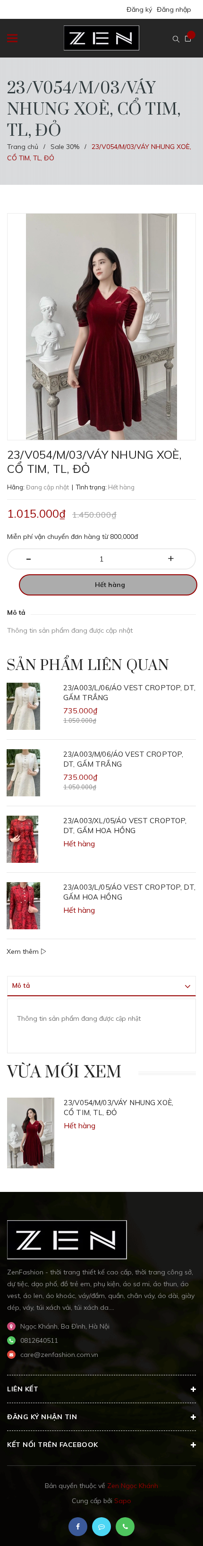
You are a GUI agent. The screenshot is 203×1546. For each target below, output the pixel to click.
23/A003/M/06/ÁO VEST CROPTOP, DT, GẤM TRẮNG (123, 759)
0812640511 (39, 1340)
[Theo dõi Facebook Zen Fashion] (77, 1526)
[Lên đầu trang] (169, 1525)
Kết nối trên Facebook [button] (52, 1444)
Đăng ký (139, 9)
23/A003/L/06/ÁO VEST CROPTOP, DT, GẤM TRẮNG (129, 692)
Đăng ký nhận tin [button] (42, 1417)
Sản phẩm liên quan (88, 666)
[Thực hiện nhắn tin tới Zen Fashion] (101, 1526)
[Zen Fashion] (67, 1239)
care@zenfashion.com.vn (59, 1354)
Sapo (122, 1500)
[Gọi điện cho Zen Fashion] (125, 1526)
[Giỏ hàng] (188, 38)
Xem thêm (24, 951)
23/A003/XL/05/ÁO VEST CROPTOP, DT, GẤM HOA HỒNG (125, 825)
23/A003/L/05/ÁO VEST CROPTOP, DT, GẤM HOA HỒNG (129, 892)
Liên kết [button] (22, 1389)
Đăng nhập (174, 9)
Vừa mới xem (64, 1072)
